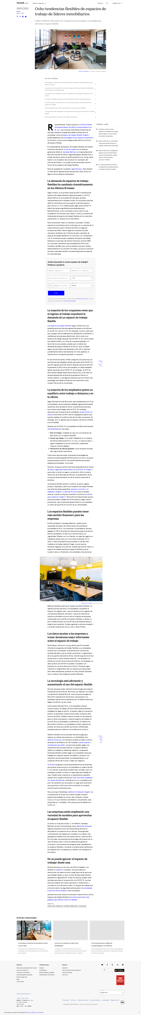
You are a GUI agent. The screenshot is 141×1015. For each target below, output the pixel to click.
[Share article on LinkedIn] (23, 17)
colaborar (58, 870)
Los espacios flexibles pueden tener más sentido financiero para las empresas (68, 99)
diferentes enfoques (84, 826)
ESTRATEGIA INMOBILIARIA (70, 906)
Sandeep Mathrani (69, 152)
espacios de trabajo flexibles (60, 326)
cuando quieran (84, 742)
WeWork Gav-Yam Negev (87, 603)
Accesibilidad (105, 1000)
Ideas (26, 3)
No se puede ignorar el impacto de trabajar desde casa (61, 117)
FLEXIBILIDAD (82, 906)
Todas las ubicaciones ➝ (24, 993)
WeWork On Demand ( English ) (79, 792)
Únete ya (100, 3)
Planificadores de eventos (47, 975)
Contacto (65, 968)
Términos (73, 1000)
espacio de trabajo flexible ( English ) (76, 135)
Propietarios (43, 970)
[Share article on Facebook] (20, 17)
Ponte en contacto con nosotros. (34, 1012)
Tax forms (65, 975)
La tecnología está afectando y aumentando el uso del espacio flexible (65, 108)
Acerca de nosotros (22, 970)
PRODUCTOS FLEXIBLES (22, 8)
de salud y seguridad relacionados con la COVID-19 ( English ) (70, 470)
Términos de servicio (82, 298)
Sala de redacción (22, 977)
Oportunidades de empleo (24, 975)
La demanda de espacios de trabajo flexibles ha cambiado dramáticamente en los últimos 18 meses (69, 83)
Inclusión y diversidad (23, 972)
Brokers (41, 968)
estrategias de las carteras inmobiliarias (78, 138)
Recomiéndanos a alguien (46, 972)
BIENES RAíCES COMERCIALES (55, 906)
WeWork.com (117, 3)
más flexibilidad (53, 429)
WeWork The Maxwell (83, 71)
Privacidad (66, 1000)
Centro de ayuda (67, 972)
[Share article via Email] (25, 17)
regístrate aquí (76, 169)
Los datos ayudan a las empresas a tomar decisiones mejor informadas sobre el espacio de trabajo (68, 103)
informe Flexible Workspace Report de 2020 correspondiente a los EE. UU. (73, 127)
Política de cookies (83, 1000)
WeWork (18, 11)
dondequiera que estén (56, 745)
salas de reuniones (71, 492)
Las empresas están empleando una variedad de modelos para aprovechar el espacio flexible (70, 112)
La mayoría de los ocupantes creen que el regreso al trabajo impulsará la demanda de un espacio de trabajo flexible (69, 89)
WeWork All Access (54, 740)
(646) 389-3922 (22, 998)
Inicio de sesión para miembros (71, 970)
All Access (51, 765)
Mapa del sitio (115, 1000)
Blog (18, 979)
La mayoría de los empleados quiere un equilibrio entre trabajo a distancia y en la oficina (69, 94)
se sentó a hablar (70, 149)
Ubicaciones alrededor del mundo (27, 968)
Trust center (20, 981)
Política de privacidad (70, 301)
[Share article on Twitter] (18, 17)
